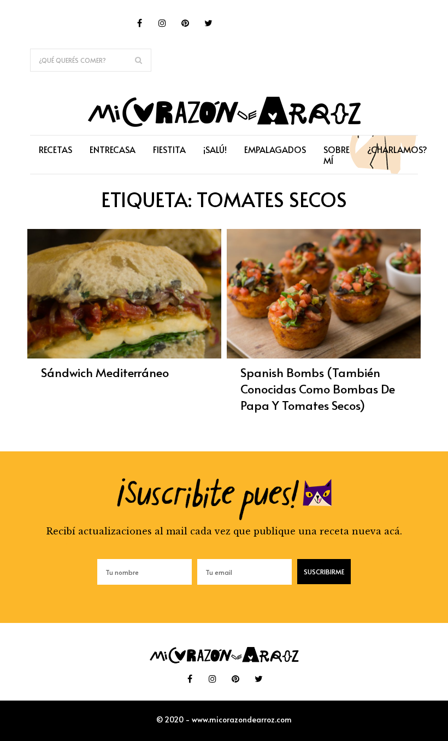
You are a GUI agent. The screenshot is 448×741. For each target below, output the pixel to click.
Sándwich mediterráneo (105, 372)
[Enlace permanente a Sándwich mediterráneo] (124, 355)
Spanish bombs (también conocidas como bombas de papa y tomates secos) (317, 388)
